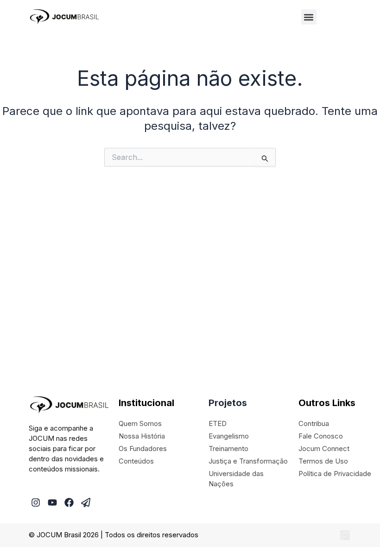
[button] (309, 17)
